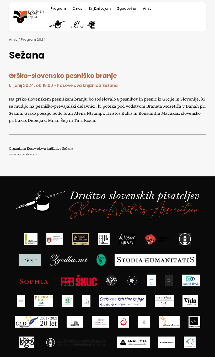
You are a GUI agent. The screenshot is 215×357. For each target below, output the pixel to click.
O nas (77, 8)
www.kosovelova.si (23, 154)
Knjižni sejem (100, 8)
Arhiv (147, 8)
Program (58, 8)
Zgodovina (126, 8)
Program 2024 (33, 39)
